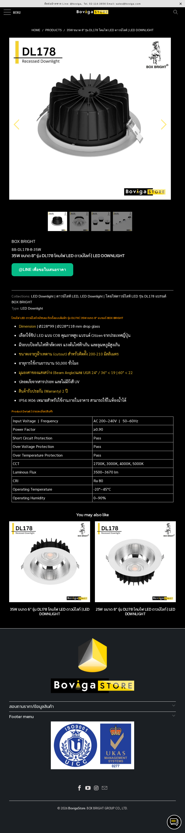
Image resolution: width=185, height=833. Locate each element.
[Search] (177, 12)
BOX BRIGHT (23, 242)
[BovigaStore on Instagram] (96, 788)
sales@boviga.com (128, 3)
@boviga (75, 3)
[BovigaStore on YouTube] (88, 788)
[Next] (162, 125)
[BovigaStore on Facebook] (79, 788)
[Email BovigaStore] (104, 788)
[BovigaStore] (92, 12)
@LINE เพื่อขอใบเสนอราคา (42, 270)
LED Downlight (31, 308)
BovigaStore (76, 808)
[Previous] (18, 125)
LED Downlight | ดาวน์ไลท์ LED (54, 296)
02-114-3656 (97, 3)
